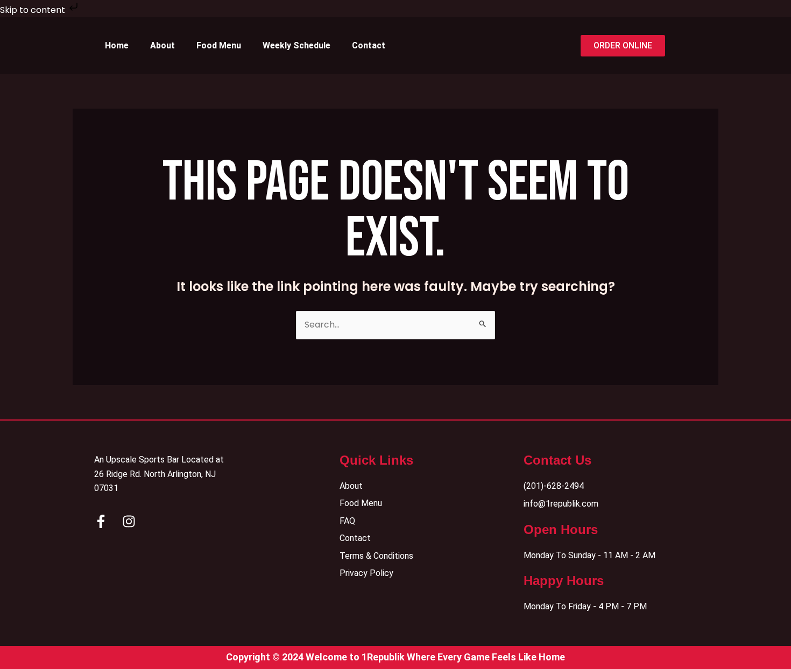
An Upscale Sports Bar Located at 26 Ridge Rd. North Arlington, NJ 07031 (159, 473)
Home (117, 45)
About (162, 45)
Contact (368, 45)
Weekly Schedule (296, 45)
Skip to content (33, 10)
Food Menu (218, 45)
